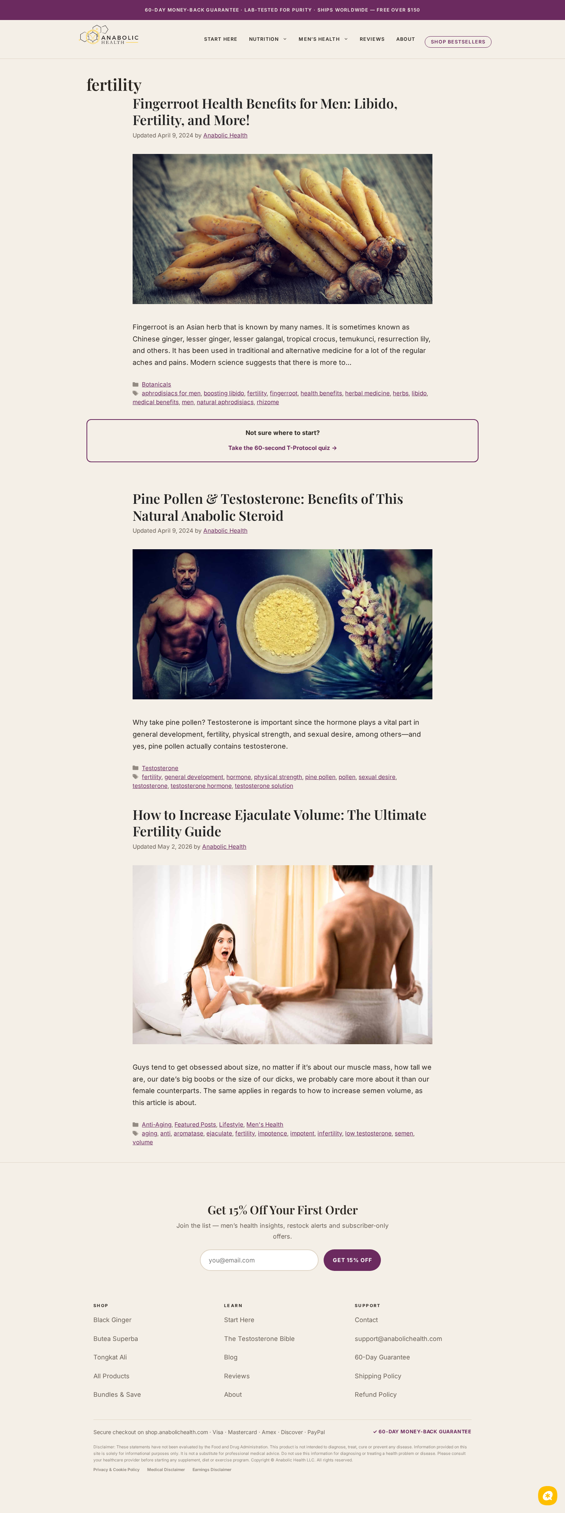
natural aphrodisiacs (225, 402)
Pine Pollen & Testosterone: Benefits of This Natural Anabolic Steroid (268, 506)
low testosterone (368, 1133)
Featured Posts (195, 1124)
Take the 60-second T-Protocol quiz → (282, 447)
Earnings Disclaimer (212, 1469)
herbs (401, 393)
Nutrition (264, 39)
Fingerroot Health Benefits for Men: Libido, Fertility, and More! (265, 111)
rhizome (268, 402)
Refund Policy (376, 1394)
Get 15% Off (352, 1260)
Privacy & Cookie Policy (116, 1469)
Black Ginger (112, 1320)
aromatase (188, 1133)
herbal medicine (367, 393)
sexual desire (377, 777)
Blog (231, 1357)
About (405, 39)
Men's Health (264, 1124)
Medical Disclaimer (166, 1469)
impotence (272, 1133)
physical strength (278, 777)
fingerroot (283, 393)
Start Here (221, 39)
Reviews (372, 39)
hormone (238, 777)
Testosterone (160, 768)
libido (419, 393)
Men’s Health (319, 39)
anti (165, 1133)
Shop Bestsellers (458, 42)
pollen (347, 777)
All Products (111, 1376)
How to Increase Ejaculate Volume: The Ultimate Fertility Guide (280, 822)
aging (149, 1133)
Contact (366, 1320)
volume (143, 1142)
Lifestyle (231, 1124)
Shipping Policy (378, 1376)
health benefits (321, 393)
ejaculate (219, 1133)
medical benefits (156, 402)
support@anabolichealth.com (398, 1338)
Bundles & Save (117, 1394)
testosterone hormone (201, 785)
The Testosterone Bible (259, 1338)
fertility (257, 393)
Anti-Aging (156, 1124)
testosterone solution (264, 785)
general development (194, 777)
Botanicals (156, 384)
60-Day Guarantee (382, 1357)
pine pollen (320, 777)
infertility (329, 1133)
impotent (302, 1133)
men (188, 402)
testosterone (150, 785)
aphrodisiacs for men (171, 393)
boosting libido (224, 393)
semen (404, 1133)
